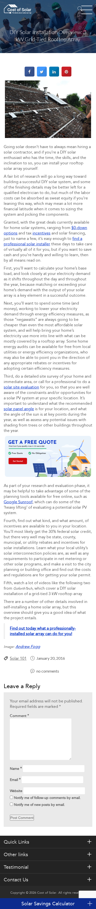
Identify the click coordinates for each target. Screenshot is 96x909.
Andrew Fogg (28, 646)
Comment (19, 715)
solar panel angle (19, 408)
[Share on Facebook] (29, 75)
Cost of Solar (46, 892)
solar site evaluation (21, 387)
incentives (41, 233)
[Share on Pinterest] (66, 75)
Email (15, 779)
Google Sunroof (18, 502)
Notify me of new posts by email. (39, 805)
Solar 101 (18, 658)
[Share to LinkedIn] (54, 75)
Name (16, 768)
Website (16, 791)
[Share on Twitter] (42, 75)
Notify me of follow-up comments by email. (47, 798)
